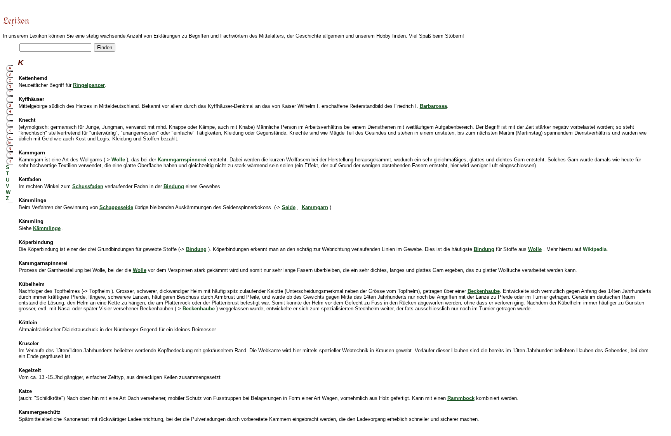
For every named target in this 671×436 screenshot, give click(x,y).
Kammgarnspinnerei (182, 160)
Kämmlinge (47, 228)
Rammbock (461, 398)
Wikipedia (595, 249)
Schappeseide (116, 207)
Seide (289, 207)
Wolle (118, 160)
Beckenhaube (199, 308)
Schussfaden (87, 186)
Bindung (173, 186)
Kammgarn (315, 207)
